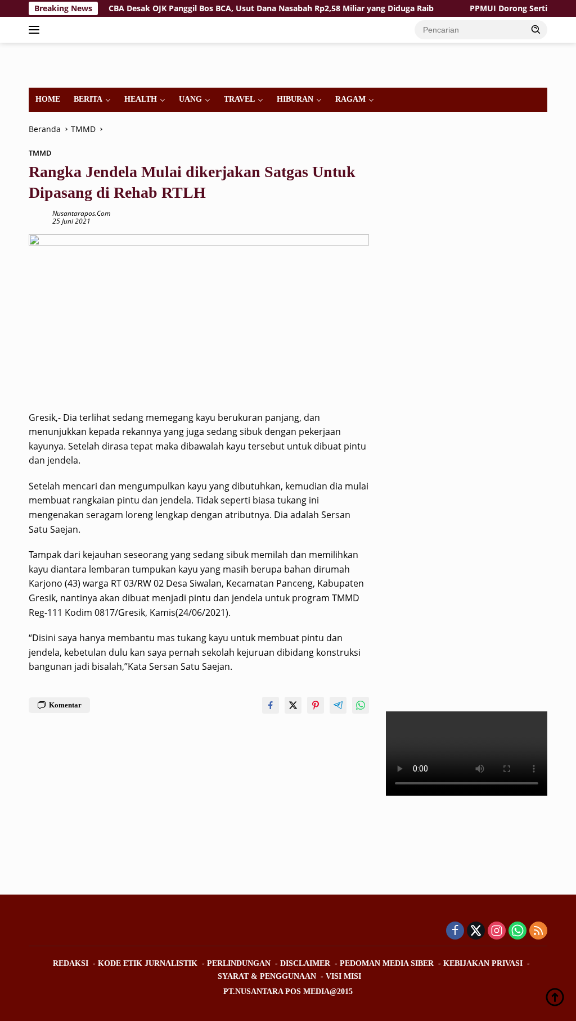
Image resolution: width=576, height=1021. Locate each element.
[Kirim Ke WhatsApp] (360, 705)
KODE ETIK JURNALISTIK (147, 963)
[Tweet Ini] (293, 705)
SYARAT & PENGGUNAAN (267, 976)
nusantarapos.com (81, 213)
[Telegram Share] (338, 705)
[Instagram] (497, 931)
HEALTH (140, 99)
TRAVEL (239, 99)
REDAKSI (70, 963)
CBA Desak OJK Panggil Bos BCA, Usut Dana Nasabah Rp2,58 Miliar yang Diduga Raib (254, 8)
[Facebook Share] (270, 705)
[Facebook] (455, 931)
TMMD (40, 153)
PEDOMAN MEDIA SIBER (387, 963)
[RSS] (538, 931)
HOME (47, 99)
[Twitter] (476, 931)
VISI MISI (343, 976)
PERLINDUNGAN (239, 963)
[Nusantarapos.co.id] (76, 64)
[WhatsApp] (517, 931)
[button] (536, 29)
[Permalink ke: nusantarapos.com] (38, 216)
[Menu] (36, 29)
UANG (190, 99)
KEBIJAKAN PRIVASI (483, 963)
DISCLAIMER (305, 963)
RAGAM (350, 99)
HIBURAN (295, 99)
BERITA (88, 99)
